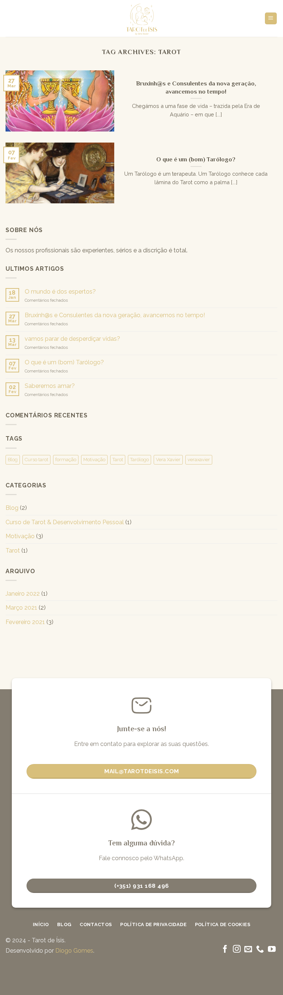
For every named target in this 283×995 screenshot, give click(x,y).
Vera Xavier (168, 459)
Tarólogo (139, 459)
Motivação (94, 459)
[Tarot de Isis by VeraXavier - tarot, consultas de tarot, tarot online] (142, 18)
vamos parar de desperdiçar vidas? (72, 338)
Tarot (117, 459)
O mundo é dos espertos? (60, 291)
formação (65, 459)
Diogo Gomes (74, 950)
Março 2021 (21, 607)
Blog (13, 459)
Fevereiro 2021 (25, 622)
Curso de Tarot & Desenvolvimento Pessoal (65, 522)
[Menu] (271, 19)
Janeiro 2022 (23, 593)
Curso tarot (36, 459)
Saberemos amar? (50, 385)
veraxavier (199, 459)
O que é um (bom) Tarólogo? (64, 362)
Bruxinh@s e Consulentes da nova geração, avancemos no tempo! (115, 315)
